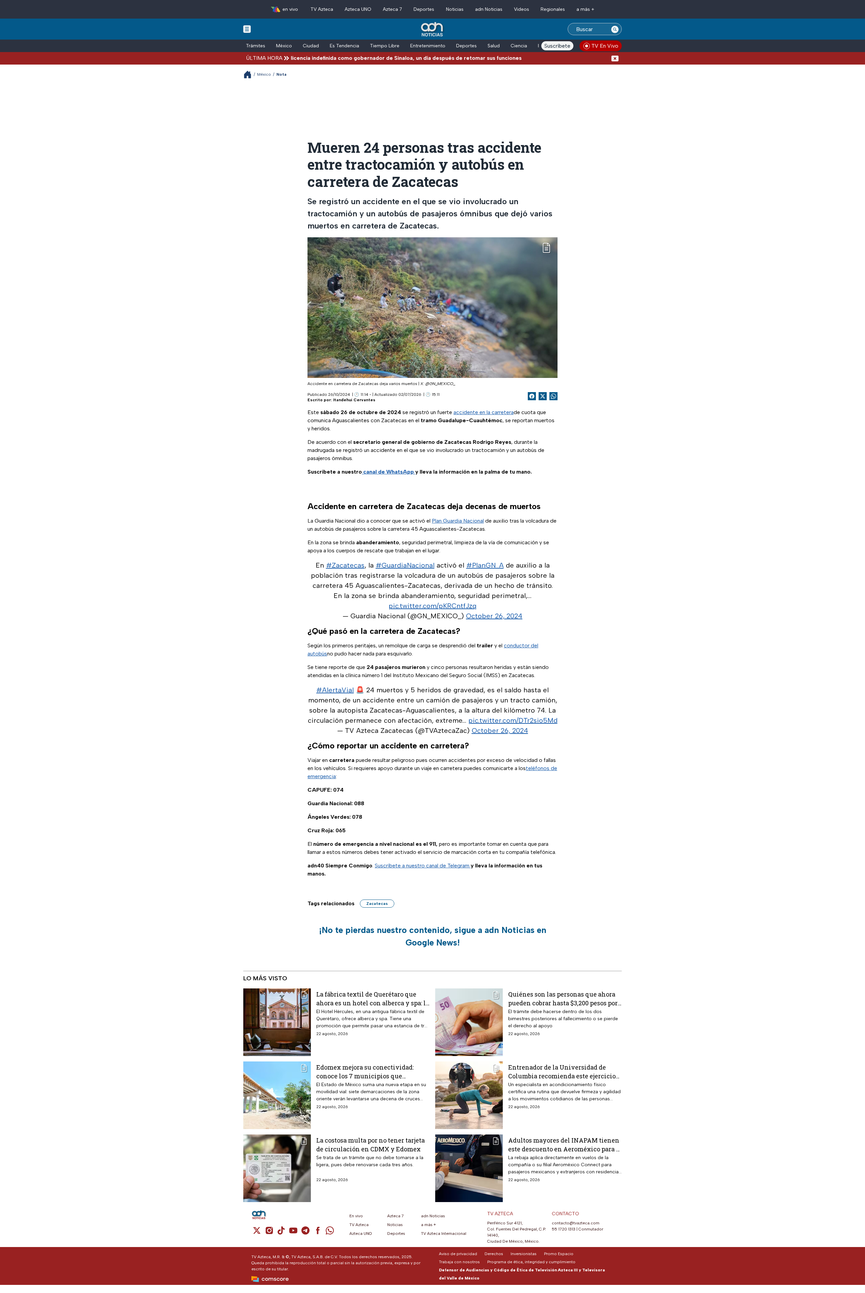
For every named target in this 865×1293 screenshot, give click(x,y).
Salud (494, 46)
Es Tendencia (344, 46)
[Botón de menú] (247, 29)
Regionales (553, 9)
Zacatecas (377, 903)
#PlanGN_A (485, 565)
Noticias (455, 9)
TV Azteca (322, 9)
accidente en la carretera (483, 412)
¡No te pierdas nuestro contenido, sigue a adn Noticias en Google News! (432, 936)
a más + (585, 9)
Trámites (255, 46)
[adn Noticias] (432, 29)
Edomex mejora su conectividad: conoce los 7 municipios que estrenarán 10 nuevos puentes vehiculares (365, 1071)
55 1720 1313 (563, 1229)
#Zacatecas (345, 565)
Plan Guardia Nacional (458, 521)
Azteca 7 (392, 9)
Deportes (424, 9)
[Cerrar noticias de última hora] (615, 58)
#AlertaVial (335, 690)
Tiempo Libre (384, 46)
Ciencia (519, 46)
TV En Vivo (604, 46)
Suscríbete (557, 46)
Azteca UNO (358, 9)
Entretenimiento (427, 46)
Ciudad (311, 46)
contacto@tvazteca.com (575, 1223)
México (284, 46)
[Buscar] (615, 29)
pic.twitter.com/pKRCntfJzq (432, 606)
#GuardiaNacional (405, 565)
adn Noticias (488, 9)
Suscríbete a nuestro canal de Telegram (423, 865)
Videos (521, 9)
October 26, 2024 (494, 616)
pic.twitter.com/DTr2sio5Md (513, 720)
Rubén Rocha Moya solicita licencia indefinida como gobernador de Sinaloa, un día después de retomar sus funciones (325, 58)
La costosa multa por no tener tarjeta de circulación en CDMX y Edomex (370, 1144)
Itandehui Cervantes (354, 400)
